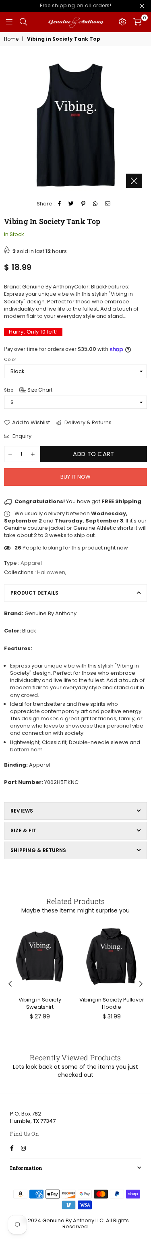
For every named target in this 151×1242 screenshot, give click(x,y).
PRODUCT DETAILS (34, 592)
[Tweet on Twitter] (71, 204)
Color (10, 360)
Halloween (51, 572)
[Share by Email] (108, 204)
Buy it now (75, 477)
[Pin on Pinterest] (83, 204)
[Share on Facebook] (59, 204)
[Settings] (122, 22)
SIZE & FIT (23, 830)
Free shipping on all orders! (75, 5)
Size (28, 389)
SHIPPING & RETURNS (38, 850)
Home (11, 39)
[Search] (23, 22)
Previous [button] (10, 984)
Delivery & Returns (87, 422)
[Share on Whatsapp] (95, 204)
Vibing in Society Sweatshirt (40, 1003)
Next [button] (141, 984)
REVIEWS (21, 810)
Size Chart (39, 389)
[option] (75, 125)
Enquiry (21, 436)
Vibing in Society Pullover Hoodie (111, 1003)
